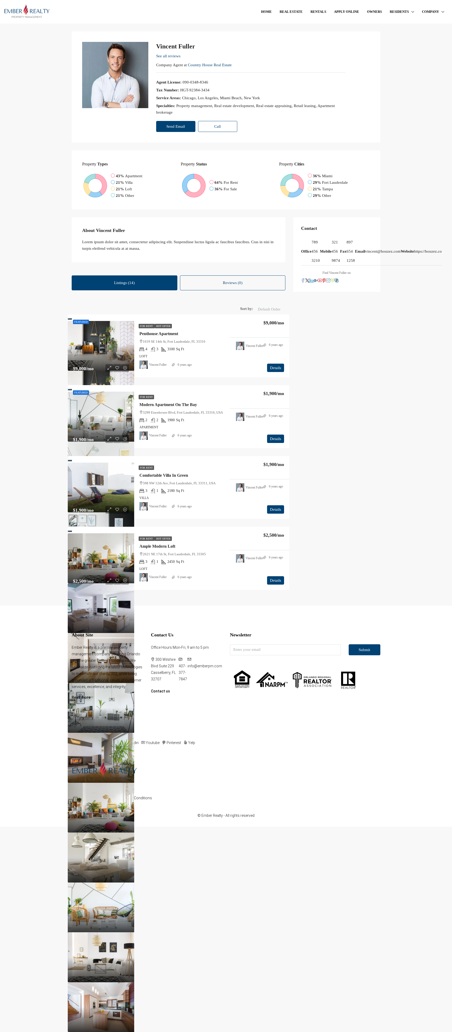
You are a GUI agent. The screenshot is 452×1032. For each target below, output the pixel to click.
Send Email (175, 126)
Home (266, 12)
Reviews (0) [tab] (232, 283)
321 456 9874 (336, 251)
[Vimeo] (332, 281)
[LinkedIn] (311, 281)
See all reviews (168, 56)
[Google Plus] (316, 281)
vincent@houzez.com (383, 251)
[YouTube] (320, 281)
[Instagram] (328, 281)
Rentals (318, 12)
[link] (101, 346)
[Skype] (337, 281)
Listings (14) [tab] (124, 283)
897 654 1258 (351, 251)
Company (430, 12)
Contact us (160, 691)
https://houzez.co (428, 251)
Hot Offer (163, 326)
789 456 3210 (316, 251)
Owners (374, 12)
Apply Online (346, 12)
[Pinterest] (324, 281)
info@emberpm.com (205, 666)
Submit (364, 650)
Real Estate (291, 12)
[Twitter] (307, 281)
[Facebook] (303, 281)
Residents (399, 12)
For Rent (147, 326)
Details (275, 368)
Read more (81, 697)
